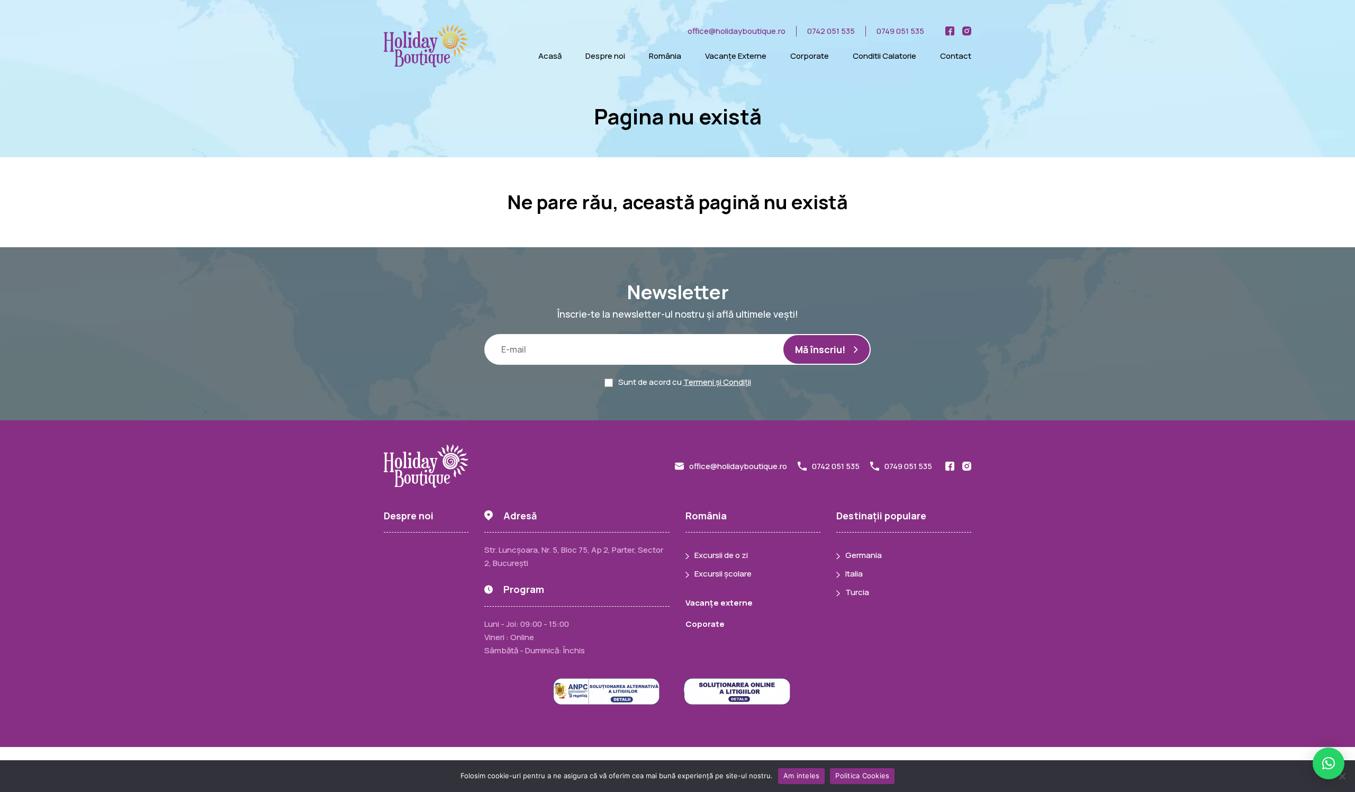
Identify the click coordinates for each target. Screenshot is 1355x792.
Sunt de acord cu (684, 382)
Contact (955, 55)
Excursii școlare (723, 573)
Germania (863, 555)
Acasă (550, 55)
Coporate (705, 623)
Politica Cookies (862, 775)
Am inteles (801, 775)
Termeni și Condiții (717, 382)
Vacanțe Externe (735, 55)
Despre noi (605, 55)
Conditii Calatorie (884, 55)
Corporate (809, 55)
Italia (854, 573)
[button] (1328, 763)
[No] (1341, 776)
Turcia (857, 592)
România (665, 55)
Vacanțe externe (719, 602)
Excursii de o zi (721, 555)
